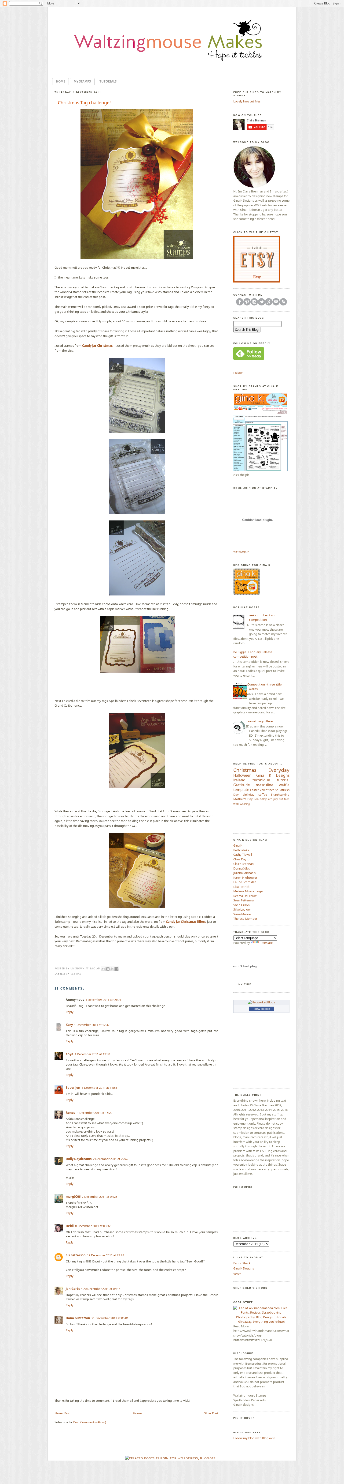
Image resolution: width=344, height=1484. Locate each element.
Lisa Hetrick (241, 887)
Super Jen (73, 1087)
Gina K (237, 845)
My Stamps (82, 81)
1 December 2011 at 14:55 (99, 1087)
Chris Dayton (242, 859)
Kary (69, 1025)
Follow (237, 373)
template (241, 789)
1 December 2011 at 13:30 (92, 1054)
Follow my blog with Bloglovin (254, 1438)
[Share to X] (112, 969)
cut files (284, 799)
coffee (262, 794)
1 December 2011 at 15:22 (94, 1113)
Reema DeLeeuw (244, 896)
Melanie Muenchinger (248, 891)
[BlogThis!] (108, 969)
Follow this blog (261, 1008)
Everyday (278, 770)
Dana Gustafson (78, 1318)
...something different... (261, 721)
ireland (239, 780)
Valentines (267, 790)
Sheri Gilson (241, 905)
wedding (245, 804)
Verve (237, 1274)
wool (236, 804)
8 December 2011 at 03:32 (92, 1226)
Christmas (73, 973)
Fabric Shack (242, 1263)
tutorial (283, 780)
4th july (273, 799)
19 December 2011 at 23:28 (105, 1255)
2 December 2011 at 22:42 (110, 1159)
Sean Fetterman (244, 900)
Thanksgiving (280, 794)
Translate (266, 943)
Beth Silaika (241, 850)
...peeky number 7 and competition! (260, 617)
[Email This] (103, 969)
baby (263, 799)
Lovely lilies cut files (246, 101)
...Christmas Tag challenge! (83, 102)
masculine (264, 784)
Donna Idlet (241, 868)
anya (69, 1054)
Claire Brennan (243, 864)
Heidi (70, 1226)
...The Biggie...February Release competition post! (251, 654)
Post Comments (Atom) (89, 1422)
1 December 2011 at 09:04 (103, 1000)
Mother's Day (243, 799)
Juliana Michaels (244, 873)
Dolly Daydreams (78, 1159)
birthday (248, 794)
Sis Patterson (76, 1255)
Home (60, 81)
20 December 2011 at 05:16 (101, 1289)
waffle (284, 784)
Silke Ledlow (241, 909)
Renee (71, 1113)
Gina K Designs (272, 775)
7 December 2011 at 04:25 (99, 1196)
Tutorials (108, 81)
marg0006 (73, 1196)
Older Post (211, 1413)
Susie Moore (242, 914)
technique (261, 780)
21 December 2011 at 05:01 (109, 1318)
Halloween (242, 775)
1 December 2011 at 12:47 (92, 1025)
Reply (69, 1012)
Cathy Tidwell (242, 854)
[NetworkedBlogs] (261, 1002)
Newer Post (63, 1413)
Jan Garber (74, 1289)
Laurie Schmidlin (244, 882)
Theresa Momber (245, 918)
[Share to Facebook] (116, 969)
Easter (254, 790)
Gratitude (241, 784)
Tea (256, 799)
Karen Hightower (245, 877)
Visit (241, 552)
